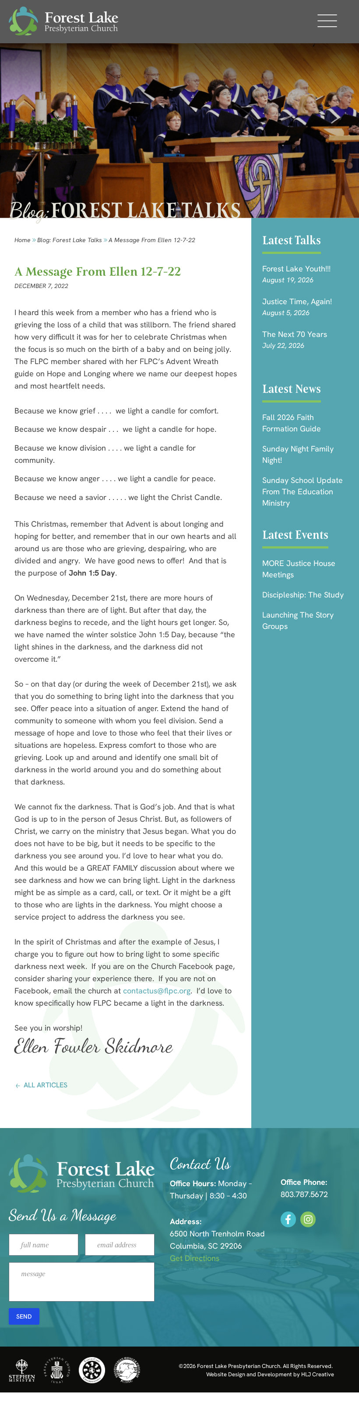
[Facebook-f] (288, 1219)
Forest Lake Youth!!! (296, 269)
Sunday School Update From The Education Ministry (302, 491)
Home (22, 240)
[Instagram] (308, 1219)
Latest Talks (291, 240)
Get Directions (194, 1258)
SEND (24, 1316)
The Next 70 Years (294, 334)
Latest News (291, 388)
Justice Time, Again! (297, 301)
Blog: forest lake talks (69, 240)
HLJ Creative (317, 1374)
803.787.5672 (304, 1194)
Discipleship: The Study (303, 595)
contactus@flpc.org (156, 991)
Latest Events (295, 534)
